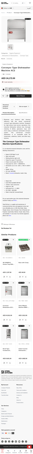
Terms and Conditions (21, 390)
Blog (17, 397)
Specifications (23, 112)
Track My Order (4, 395)
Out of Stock (20, 96)
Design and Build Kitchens (7, 416)
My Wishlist (4, 392)
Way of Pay (19, 387)
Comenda (11, 173)
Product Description (8, 112)
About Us (18, 400)
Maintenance (4, 421)
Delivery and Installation (22, 392)
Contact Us (19, 395)
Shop (2, 408)
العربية (29, 8)
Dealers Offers (4, 418)
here (10, 215)
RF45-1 (15, 200)
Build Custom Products (6, 413)
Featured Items (19, 402)
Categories (3, 411)
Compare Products (5, 387)
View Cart (3, 390)
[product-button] (30, 3)
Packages (3, 423)
